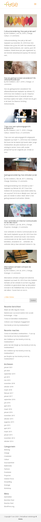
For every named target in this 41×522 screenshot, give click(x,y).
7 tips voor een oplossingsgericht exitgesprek (17, 127)
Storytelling (8, 482)
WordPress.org (9, 506)
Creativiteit (7, 456)
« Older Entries (9, 297)
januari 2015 (8, 435)
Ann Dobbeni (10, 33)
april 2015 (7, 428)
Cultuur (6, 36)
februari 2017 (8, 393)
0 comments (15, 36)
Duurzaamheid (9, 463)
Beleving (30, 179)
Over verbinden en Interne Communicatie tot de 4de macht (20, 222)
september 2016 (9, 399)
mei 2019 (7, 380)
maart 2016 (8, 409)
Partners (7, 469)
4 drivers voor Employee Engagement (17, 322)
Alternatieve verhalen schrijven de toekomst (17, 268)
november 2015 (9, 415)
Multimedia (8, 466)
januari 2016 (8, 412)
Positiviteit (7, 472)
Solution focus (15, 133)
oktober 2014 (8, 441)
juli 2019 (7, 377)
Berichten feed (9, 500)
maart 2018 (8, 390)
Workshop (13, 181)
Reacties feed (8, 503)
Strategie (15, 227)
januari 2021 (8, 367)
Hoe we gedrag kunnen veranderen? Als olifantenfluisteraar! (20, 79)
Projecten (7, 227)
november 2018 (9, 383)
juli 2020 (7, 371)
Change (29, 33)
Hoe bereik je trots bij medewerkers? (16, 325)
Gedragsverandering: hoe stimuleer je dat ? (20, 176)
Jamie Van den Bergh (11, 345)
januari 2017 (8, 396)
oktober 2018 (8, 387)
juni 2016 (7, 403)
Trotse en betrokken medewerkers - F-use (18, 334)
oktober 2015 (8, 419)
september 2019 (9, 374)
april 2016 (7, 406)
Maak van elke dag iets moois (14, 310)
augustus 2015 (9, 422)
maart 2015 (8, 432)
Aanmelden (8, 497)
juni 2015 (7, 425)
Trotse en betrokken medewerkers (16, 319)
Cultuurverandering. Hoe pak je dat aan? (20, 31)
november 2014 (9, 438)
